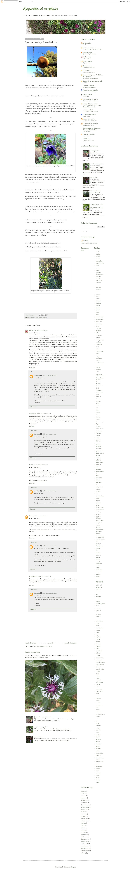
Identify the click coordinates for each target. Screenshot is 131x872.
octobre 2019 (84, 819)
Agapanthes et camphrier (40, 8)
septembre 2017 (85, 851)
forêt (97, 424)
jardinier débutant (98, 517)
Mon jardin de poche (89, 119)
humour (98, 480)
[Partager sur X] (44, 315)
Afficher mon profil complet (89, 243)
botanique (99, 322)
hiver (97, 475)
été (97, 408)
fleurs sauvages (100, 422)
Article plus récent (30, 643)
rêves (97, 701)
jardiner (98, 514)
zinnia (97, 782)
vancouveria (99, 762)
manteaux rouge (98, 567)
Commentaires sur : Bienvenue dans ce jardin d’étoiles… (92, 129)
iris (97, 494)
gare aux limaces (98, 441)
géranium (98, 449)
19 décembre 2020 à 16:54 (44, 576)
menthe (98, 592)
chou (97, 354)
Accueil (50, 643)
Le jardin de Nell (88, 110)
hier (97, 467)
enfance (98, 401)
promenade (99, 691)
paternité (98, 646)
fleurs (97, 420)
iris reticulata (99, 496)
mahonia (98, 555)
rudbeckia (99, 712)
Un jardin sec (86, 136)
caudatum (98, 342)
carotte (98, 338)
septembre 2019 (85, 821)
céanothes (99, 344)
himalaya (98, 469)
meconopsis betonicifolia (99, 582)
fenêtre (98, 413)
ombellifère (99, 621)
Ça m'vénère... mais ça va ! (90, 121)
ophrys (98, 626)
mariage (98, 574)
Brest (97, 326)
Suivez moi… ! (86, 116)
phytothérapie (100, 665)
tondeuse (98, 749)
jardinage (98, 512)
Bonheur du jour (87, 52)
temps (97, 737)
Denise (31, 465)
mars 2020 (83, 816)
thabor (98, 742)
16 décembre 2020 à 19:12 (44, 414)
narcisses (98, 599)
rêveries (98, 698)
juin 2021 (83, 791)
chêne (97, 347)
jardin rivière (100, 510)
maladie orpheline (99, 563)
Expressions (86, 63)
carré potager (100, 340)
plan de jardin (100, 669)
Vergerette (99, 766)
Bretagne (98, 328)
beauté (98, 312)
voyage (98, 780)
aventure (98, 303)
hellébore (98, 460)
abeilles (98, 254)
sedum (98, 719)
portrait (98, 685)
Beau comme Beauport (89, 72)
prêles (98, 687)
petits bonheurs (100, 662)
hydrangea (99, 482)
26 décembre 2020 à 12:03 (49, 593)
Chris (31, 330)
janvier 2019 (84, 837)
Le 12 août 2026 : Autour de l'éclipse (92, 49)
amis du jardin (100, 263)
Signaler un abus (85, 249)
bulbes (98, 333)
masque (98, 577)
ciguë (97, 356)
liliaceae (98, 544)
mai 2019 (83, 830)
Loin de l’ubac (86, 131)
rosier (97, 710)
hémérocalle (99, 462)
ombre (98, 623)
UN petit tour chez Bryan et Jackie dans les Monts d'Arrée (92, 106)
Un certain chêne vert (89, 48)
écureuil (98, 397)
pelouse (98, 653)
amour (98, 270)
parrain (98, 644)
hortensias (99, 478)
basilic (98, 310)
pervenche (99, 660)
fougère (98, 426)
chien (97, 349)
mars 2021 (83, 798)
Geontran (37, 376)
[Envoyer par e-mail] (40, 315)
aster (97, 296)
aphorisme (32, 318)
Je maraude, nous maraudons (42, 717)
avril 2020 (83, 814)
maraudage (99, 570)
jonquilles (99, 523)
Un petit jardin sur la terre (90, 99)
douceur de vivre (99, 393)
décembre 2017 (85, 848)
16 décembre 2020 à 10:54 (40, 330)
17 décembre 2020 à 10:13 (41, 465)
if (96, 485)
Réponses (34, 372)
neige (97, 606)
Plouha (98, 671)
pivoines (98, 667)
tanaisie (98, 735)
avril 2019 (83, 832)
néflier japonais (100, 603)
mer (97, 594)
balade (98, 308)
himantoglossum (100, 472)
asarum (98, 294)
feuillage (98, 415)
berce (97, 315)
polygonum (99, 682)
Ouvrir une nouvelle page (90, 92)
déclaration (99, 386)
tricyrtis (98, 755)
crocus (98, 367)
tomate (98, 746)
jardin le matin (100, 507)
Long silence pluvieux (88, 68)
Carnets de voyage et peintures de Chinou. (92, 82)
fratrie (98, 436)
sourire (98, 730)
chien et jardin (100, 351)
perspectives (99, 658)
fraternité (98, 433)
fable (97, 410)
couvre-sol (99, 365)
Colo (30, 516)
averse (98, 306)
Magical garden (87, 95)
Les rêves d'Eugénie (88, 86)
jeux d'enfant (99, 521)
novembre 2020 (85, 807)
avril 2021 (83, 796)
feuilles (98, 417)
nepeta (98, 608)
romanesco (99, 705)
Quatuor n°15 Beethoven (89, 54)
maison (98, 557)
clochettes (99, 358)
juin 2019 (83, 828)
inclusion (98, 489)
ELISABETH (33, 576)
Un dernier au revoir (88, 125)
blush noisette (100, 317)
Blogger (73, 867)
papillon (98, 637)
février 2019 (84, 835)
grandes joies (100, 453)
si (96, 721)
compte (98, 361)
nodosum (98, 614)
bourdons (98, 324)
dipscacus (98, 391)
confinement (99, 363)
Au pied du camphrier (32, 652)
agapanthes (99, 261)
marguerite (99, 572)
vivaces (98, 775)
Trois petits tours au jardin (90, 104)
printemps (99, 689)
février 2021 (84, 800)
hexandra (98, 465)
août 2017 (83, 853)
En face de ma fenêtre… (89, 87)
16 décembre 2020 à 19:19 (49, 434)
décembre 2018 (85, 839)
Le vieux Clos (87, 43)
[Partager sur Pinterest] (47, 315)
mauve (98, 579)
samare (98, 717)
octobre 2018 (84, 844)
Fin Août (85, 45)
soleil (97, 723)
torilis (97, 751)
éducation (99, 399)
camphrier (99, 335)
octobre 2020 (84, 810)
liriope (98, 548)
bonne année (99, 319)
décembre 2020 (85, 805)
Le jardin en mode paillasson (90, 78)
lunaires (98, 553)
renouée (98, 696)
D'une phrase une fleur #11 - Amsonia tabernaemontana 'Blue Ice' (96, 206)
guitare (98, 456)
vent (97, 764)
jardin (97, 505)
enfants (98, 406)
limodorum (99, 546)
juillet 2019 (84, 826)
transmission (99, 753)
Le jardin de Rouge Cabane (90, 112)
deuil (97, 388)
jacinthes (98, 503)
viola (97, 771)
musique (98, 597)
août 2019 (83, 823)
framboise (99, 431)
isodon (98, 498)
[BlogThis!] (42, 315)
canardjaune (32, 414)
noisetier (98, 617)
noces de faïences (98, 611)
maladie (98, 560)
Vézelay (98, 769)
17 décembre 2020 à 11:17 (49, 491)
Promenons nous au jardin (90, 90)
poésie (98, 676)
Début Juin (86, 96)
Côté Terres (86, 139)
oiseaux (98, 619)
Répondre (32, 368)
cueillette (98, 370)
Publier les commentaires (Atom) (42, 646)
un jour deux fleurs (99, 758)
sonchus (98, 726)
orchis (98, 630)
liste (97, 551)
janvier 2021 (84, 803)
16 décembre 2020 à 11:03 (49, 376)
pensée (98, 655)
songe (97, 728)
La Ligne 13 (86, 71)
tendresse (98, 739)
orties (97, 633)
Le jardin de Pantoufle (89, 115)
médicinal (99, 585)
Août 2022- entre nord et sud (90, 101)
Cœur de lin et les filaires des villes (95, 191)
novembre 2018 (85, 842)
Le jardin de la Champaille (90, 124)
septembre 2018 (85, 846)
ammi (97, 268)
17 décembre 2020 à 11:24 (40, 516)
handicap (98, 458)
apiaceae (98, 283)
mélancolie (99, 587)
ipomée (98, 492)
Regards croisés (87, 66)
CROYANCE (87, 58)
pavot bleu (99, 651)
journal (98, 525)
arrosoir (98, 290)
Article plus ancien (70, 643)
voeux (98, 778)
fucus (97, 438)
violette (98, 773)
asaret (97, 292)
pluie (97, 674)
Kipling (98, 527)
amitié (97, 266)
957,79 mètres (38, 737)
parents (98, 639)
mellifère (98, 590)
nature (98, 601)
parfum (98, 642)
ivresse (98, 501)
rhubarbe (98, 703)
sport (97, 733)
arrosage (98, 287)
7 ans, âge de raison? (88, 140)
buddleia (98, 331)
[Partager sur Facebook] (46, 315)
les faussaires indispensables (100, 537)
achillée (98, 257)
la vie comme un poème (41, 318)
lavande (98, 534)
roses (97, 707)
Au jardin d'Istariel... (89, 134)
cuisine (98, 372)
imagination (99, 487)
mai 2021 (83, 793)
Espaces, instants (87, 61)
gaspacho (98, 444)
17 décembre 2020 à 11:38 (49, 546)
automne (98, 301)
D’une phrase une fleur (100, 383)
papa (97, 635)
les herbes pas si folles (100, 540)
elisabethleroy (87, 57)
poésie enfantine (98, 679)
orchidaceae (99, 628)
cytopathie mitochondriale (100, 375)
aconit (98, 259)
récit (97, 694)
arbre (97, 285)
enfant (98, 404)
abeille (98, 252)
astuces (98, 299)
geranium (98, 446)
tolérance (98, 744)
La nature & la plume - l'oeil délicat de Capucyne (93, 76)
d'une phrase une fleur (99, 379)
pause (97, 649)
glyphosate (99, 451)
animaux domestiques (99, 273)
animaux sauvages (98, 277)
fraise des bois (100, 429)
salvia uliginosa (100, 714)
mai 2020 (83, 812)
